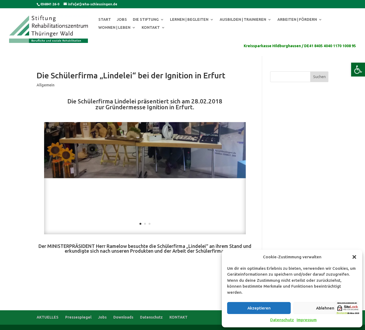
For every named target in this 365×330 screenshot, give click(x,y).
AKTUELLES (48, 317)
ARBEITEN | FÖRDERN (297, 20)
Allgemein (46, 85)
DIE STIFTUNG (146, 20)
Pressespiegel (78, 317)
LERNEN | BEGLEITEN (189, 20)
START (104, 20)
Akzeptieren (259, 308)
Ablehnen (325, 308)
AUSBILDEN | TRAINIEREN (243, 20)
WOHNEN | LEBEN (114, 28)
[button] (358, 70)
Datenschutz (282, 319)
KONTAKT (151, 28)
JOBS (122, 20)
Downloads (123, 317)
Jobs (102, 317)
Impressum (307, 319)
